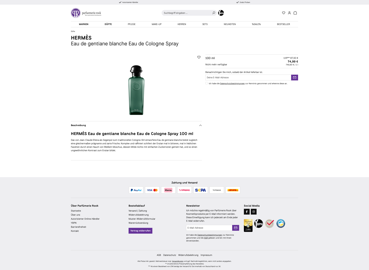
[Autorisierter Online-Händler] (270, 224)
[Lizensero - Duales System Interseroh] (280, 223)
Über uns (75, 214)
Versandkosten (177, 261)
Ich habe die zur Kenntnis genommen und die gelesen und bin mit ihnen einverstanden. (210, 238)
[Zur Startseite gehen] (87, 13)
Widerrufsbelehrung (139, 214)
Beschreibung (78, 125)
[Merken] (199, 57)
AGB (206, 238)
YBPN (74, 222)
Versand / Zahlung (138, 210)
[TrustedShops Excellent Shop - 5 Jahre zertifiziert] (248, 225)
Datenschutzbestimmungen (232, 83)
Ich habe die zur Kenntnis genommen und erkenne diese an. (248, 83)
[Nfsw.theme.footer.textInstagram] (254, 212)
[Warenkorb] (295, 13)
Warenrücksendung (138, 222)
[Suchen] (213, 13)
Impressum (206, 255)
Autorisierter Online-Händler (85, 218)
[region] (136, 85)
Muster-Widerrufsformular (142, 218)
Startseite (76, 210)
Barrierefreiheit (78, 226)
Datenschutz (169, 255)
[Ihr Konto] (289, 13)
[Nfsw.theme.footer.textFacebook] (247, 212)
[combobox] (186, 13)
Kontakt (75, 230)
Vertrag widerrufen (140, 230)
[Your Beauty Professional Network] (221, 13)
